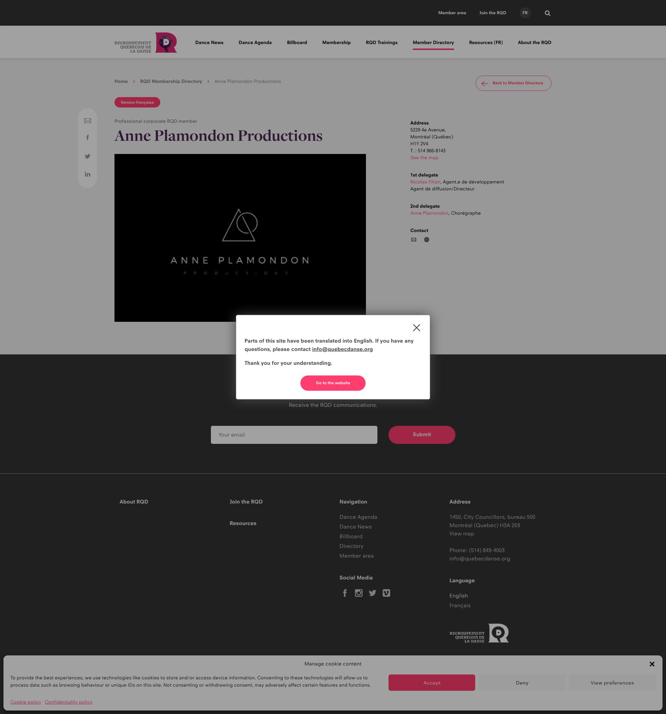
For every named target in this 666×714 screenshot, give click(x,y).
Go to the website (333, 382)
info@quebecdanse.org (342, 349)
